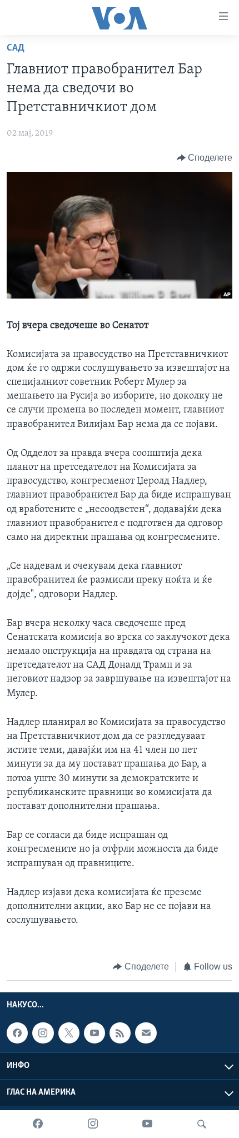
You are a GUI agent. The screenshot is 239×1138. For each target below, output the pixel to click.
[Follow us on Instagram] (42, 1032)
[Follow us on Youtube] (94, 1032)
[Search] (201, 1124)
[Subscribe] (145, 1032)
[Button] (205, 158)
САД (15, 48)
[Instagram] (93, 1124)
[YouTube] (147, 1124)
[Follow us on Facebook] (17, 1032)
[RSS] (120, 1032)
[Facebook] (38, 1124)
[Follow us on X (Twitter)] (68, 1032)
